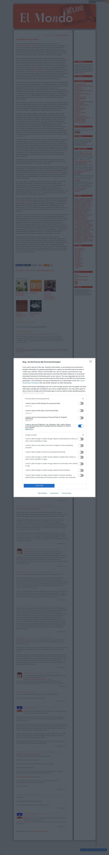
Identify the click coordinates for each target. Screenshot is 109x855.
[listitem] (54, 399)
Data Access (54, 493)
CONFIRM (39, 485)
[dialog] (54, 427)
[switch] (81, 403)
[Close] (91, 362)
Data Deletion (42, 493)
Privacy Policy (66, 493)
